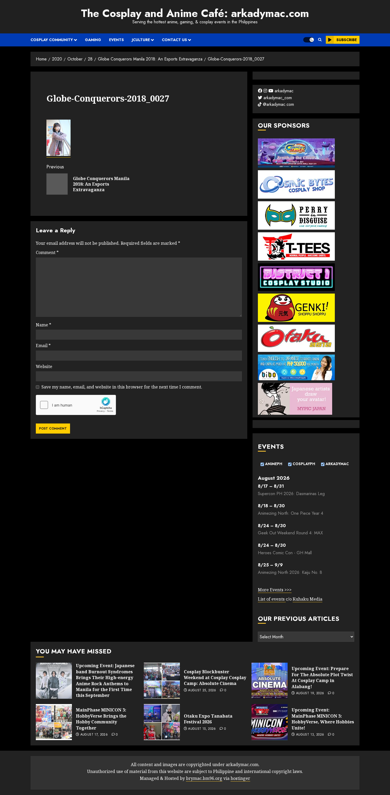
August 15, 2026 (202, 729)
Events (116, 39)
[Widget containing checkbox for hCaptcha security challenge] (76, 405)
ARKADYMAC (336, 463)
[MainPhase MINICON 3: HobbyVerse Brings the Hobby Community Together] (54, 722)
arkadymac (283, 91)
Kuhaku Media (307, 599)
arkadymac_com (277, 98)
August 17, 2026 (94, 735)
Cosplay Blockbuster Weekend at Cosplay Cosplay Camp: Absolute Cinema (215, 678)
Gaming (93, 39)
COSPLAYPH (303, 463)
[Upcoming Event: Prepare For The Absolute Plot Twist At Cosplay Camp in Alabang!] (270, 681)
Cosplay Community (52, 39)
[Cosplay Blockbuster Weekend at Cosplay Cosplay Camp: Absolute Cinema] (162, 681)
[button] (320, 40)
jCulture (141, 39)
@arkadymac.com (278, 104)
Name (43, 325)
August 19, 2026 (310, 693)
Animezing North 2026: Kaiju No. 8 (290, 572)
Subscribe (346, 39)
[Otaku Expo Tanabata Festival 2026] (162, 722)
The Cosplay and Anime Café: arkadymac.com (195, 13)
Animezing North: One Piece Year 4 (290, 513)
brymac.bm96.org (204, 778)
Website (44, 366)
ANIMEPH (273, 463)
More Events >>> (275, 590)
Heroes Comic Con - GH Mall (285, 553)
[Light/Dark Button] (308, 39)
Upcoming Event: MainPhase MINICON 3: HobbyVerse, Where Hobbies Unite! (323, 719)
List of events (272, 599)
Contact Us (174, 39)
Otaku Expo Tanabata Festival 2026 (208, 719)
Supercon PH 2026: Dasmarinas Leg (291, 494)
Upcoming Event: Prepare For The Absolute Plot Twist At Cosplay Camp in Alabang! (322, 677)
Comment (47, 252)
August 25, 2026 (202, 690)
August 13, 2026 (310, 735)
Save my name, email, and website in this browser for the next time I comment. (121, 387)
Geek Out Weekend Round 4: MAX (290, 533)
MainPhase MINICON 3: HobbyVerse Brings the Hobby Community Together (101, 719)
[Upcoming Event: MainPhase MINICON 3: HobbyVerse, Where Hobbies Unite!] (270, 722)
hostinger (240, 778)
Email (43, 345)
